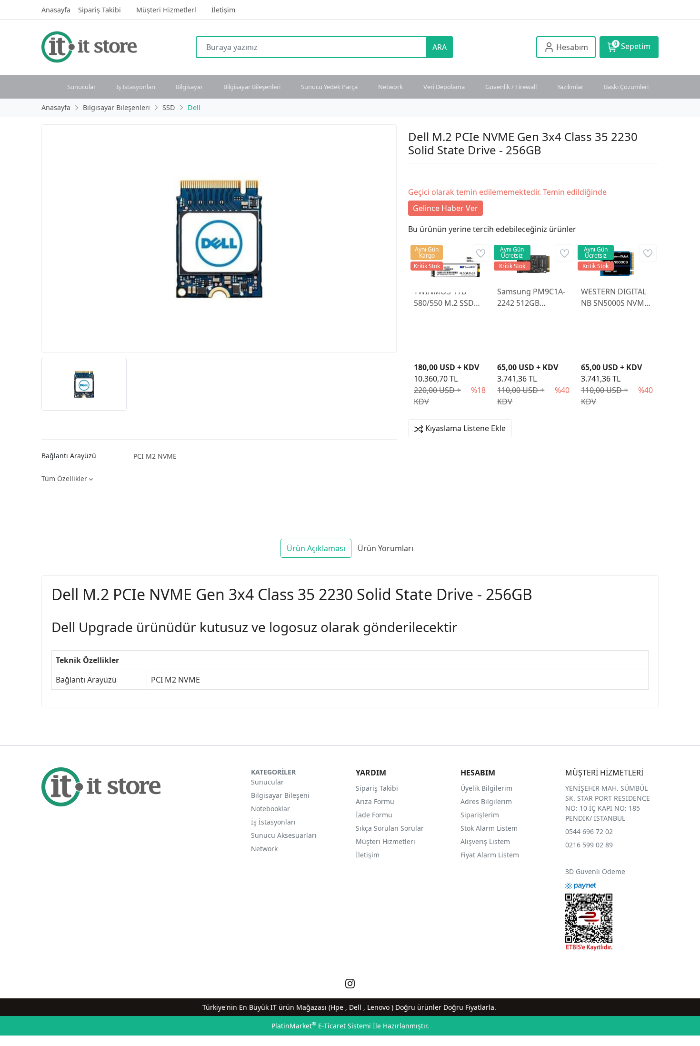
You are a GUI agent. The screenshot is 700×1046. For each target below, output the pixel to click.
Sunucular (81, 86)
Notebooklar (270, 808)
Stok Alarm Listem (489, 828)
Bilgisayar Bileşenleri (251, 86)
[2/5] (420, 175)
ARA (439, 47)
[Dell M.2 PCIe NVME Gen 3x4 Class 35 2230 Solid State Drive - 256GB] (219, 238)
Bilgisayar (189, 86)
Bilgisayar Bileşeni (280, 795)
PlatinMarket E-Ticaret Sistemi (321, 1025)
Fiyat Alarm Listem (489, 854)
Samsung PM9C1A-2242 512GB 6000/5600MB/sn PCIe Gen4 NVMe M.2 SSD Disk (531, 297)
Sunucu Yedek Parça (329, 86)
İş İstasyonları (135, 86)
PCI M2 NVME (155, 456)
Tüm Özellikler (65, 478)
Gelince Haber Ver (445, 208)
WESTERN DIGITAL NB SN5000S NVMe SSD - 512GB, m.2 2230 (615, 297)
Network (390, 86)
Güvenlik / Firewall (511, 86)
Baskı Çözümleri (626, 86)
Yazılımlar (570, 86)
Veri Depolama (444, 86)
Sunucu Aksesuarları (284, 835)
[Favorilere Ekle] (480, 253)
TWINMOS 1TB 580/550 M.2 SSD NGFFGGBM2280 (444, 297)
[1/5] (414, 175)
